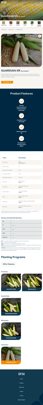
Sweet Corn (11, 29)
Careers (21, 391)
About (21, 378)
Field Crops (21, 387)
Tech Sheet (6, 82)
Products (21, 383)
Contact (21, 395)
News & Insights (21, 399)
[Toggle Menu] (41, 2)
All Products (4, 29)
